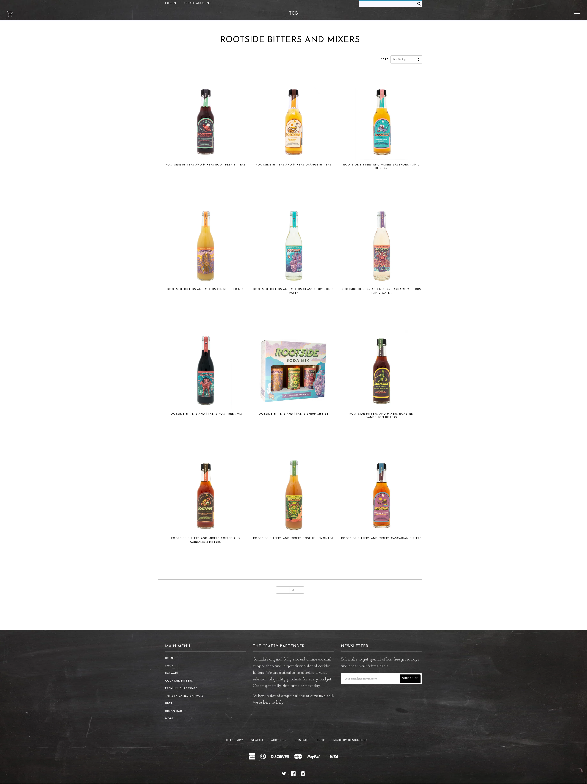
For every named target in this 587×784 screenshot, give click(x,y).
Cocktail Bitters (179, 681)
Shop (169, 666)
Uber (169, 703)
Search (257, 740)
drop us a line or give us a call (307, 696)
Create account (197, 3)
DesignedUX (358, 740)
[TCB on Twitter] (284, 774)
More (169, 719)
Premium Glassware (181, 688)
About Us (278, 740)
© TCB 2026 (234, 740)
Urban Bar (173, 711)
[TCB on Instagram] (303, 774)
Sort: (385, 59)
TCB (293, 13)
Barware (172, 673)
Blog (321, 740)
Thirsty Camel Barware (184, 696)
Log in (170, 3)
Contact (301, 740)
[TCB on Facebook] (293, 774)
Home (169, 658)
